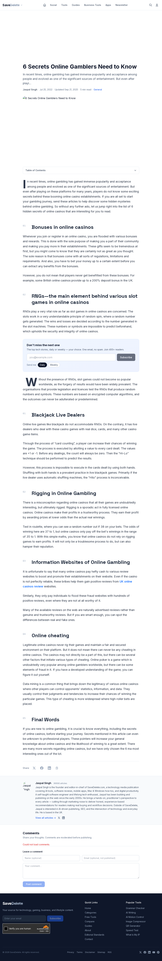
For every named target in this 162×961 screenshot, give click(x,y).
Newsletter (121, 5)
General (98, 89)
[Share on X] (34, 768)
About (88, 930)
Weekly (54, 364)
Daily (42, 364)
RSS (110, 952)
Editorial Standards (94, 934)
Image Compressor (136, 921)
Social (53, 5)
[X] (140, 952)
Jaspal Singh (30, 89)
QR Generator (133, 925)
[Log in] (156, 5)
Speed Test (132, 930)
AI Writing (131, 912)
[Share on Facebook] (42, 768)
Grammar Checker (135, 908)
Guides (76, 5)
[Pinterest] (158, 952)
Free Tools (90, 917)
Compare (89, 921)
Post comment (34, 884)
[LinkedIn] (149, 952)
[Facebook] (145, 952)
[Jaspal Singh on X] (59, 818)
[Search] (150, 5)
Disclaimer (90, 952)
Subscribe (126, 357)
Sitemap (101, 952)
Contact (89, 939)
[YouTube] (154, 952)
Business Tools (92, 5)
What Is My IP (133, 934)
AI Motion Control (135, 917)
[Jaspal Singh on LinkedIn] (63, 818)
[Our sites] (21, 5)
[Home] (44, 5)
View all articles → (45, 817)
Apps (108, 5)
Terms (80, 952)
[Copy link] (57, 768)
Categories (90, 912)
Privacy (70, 952)
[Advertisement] (81, 37)
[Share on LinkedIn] (49, 768)
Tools (64, 5)
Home (88, 908)
